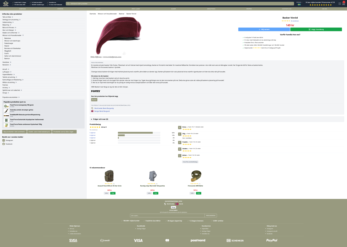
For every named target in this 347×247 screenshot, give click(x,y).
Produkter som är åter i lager (63, 132)
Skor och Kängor (8, 30)
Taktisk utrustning (9, 77)
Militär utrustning (9, 82)
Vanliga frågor (141, 228)
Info (106, 193)
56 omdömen (290, 21)
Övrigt (5, 93)
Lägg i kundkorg (317, 29)
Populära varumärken (10, 97)
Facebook (9, 144)
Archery (5, 88)
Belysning (6, 25)
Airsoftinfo (211, 9)
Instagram (9, 140)
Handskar (6, 62)
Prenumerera (210, 215)
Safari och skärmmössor (12, 56)
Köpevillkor (205, 228)
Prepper (249, 9)
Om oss (324, 9)
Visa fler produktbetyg (190, 162)
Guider (173, 9)
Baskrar (7, 58)
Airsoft (5, 69)
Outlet (98, 9)
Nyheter (60, 9)
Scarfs (6, 53)
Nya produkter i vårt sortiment (14, 132)
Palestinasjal (8, 43)
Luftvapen (6, 72)
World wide (170, 204)
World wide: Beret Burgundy (104, 108)
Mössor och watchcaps (12, 41)
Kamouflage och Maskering (12, 80)
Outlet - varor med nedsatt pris (39, 132)
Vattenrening (7, 22)
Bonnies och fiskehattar (12, 48)
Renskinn (6, 65)
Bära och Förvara (8, 27)
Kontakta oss (52, 2)
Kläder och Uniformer (10, 33)
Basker (94, 100)
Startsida (22, 9)
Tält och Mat (7, 17)
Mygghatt (7, 51)
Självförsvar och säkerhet (11, 90)
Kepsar (6, 46)
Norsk (181, 204)
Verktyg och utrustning (10, 20)
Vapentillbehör (8, 74)
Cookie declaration (75, 234)
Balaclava (7, 38)
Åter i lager (136, 9)
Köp (156, 193)
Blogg (173, 207)
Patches (5, 85)
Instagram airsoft (272, 231)
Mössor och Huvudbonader (12, 35)
